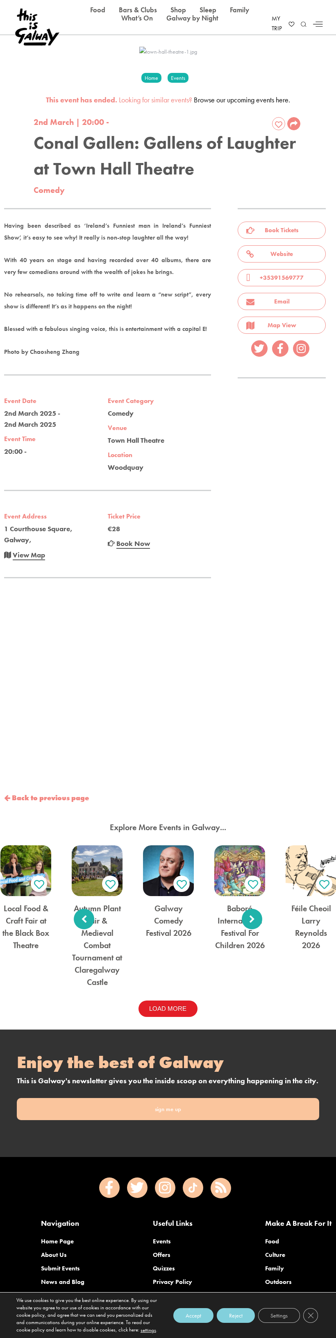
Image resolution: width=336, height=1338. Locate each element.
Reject (236, 1315)
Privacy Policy (172, 1282)
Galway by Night (192, 18)
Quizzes (164, 1268)
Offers (161, 1255)
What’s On (137, 18)
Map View (282, 325)
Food (272, 1241)
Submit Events (60, 1268)
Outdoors (278, 1282)
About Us (54, 1255)
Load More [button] (167, 1008)
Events (162, 1241)
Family (274, 1268)
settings (148, 1330)
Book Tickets (282, 230)
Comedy (49, 190)
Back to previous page (49, 797)
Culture (275, 1255)
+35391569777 (282, 278)
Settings (279, 1315)
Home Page (57, 1241)
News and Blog (62, 1282)
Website (281, 254)
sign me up (168, 1109)
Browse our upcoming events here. (242, 99)
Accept (193, 1315)
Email (282, 301)
